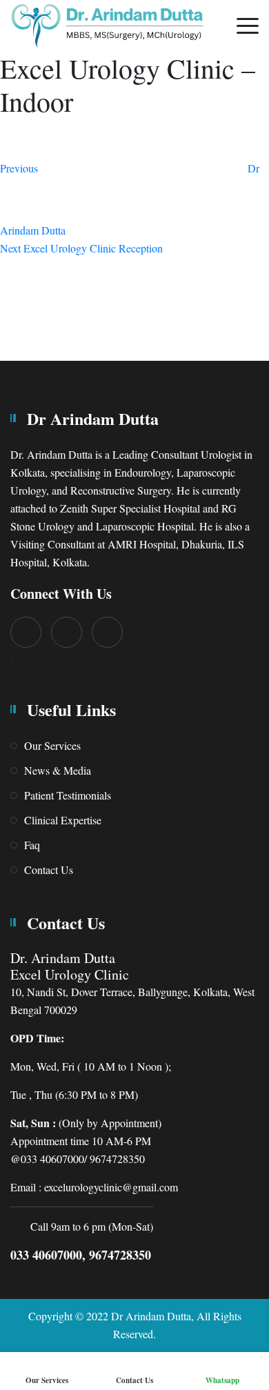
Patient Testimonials (67, 795)
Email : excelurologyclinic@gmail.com (94, 1187)
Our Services (52, 745)
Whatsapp (222, 1380)
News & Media (57, 770)
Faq (32, 844)
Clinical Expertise (62, 820)
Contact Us (48, 869)
